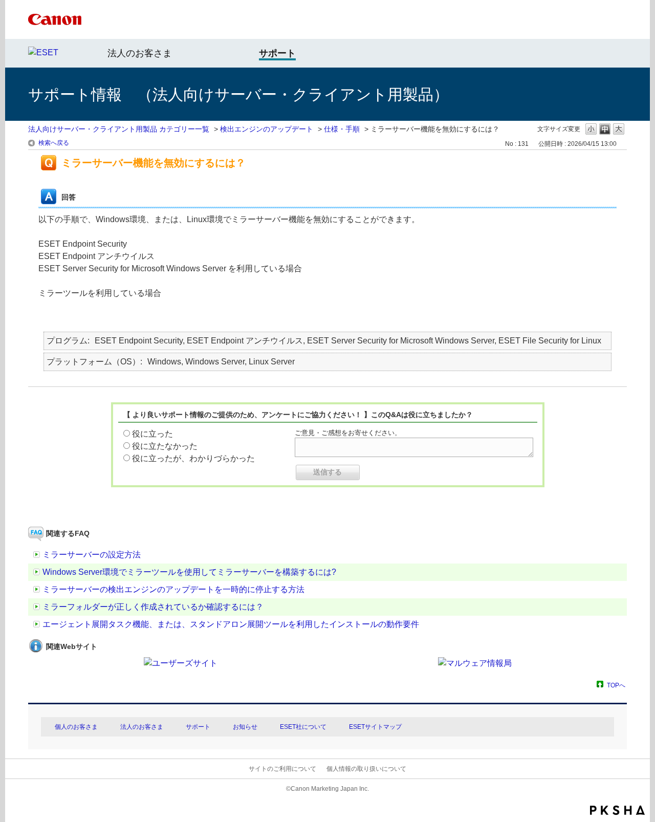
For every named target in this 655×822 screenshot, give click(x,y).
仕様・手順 (342, 129)
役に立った (152, 433)
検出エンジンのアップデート (266, 129)
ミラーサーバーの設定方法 (91, 554)
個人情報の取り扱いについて (366, 768)
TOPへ (616, 685)
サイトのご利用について (282, 768)
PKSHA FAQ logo (617, 810)
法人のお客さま (139, 53)
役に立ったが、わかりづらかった (193, 458)
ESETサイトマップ (375, 726)
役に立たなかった (165, 446)
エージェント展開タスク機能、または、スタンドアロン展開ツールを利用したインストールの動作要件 (230, 624)
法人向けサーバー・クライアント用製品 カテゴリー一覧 (118, 129)
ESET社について (303, 726)
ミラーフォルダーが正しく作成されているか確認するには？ (153, 606)
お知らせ (245, 726)
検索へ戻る (53, 142)
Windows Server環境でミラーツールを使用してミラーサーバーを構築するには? (189, 572)
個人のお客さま (76, 726)
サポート (198, 726)
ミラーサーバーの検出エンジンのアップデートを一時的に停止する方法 (173, 589)
